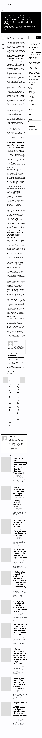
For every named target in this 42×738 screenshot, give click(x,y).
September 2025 (32, 99)
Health (30, 119)
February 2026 (31, 92)
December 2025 (31, 95)
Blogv (29, 114)
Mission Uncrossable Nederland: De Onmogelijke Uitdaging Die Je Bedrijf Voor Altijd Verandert (20, 656)
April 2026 (30, 89)
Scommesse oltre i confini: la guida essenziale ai (20, 606)
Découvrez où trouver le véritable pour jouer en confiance (19, 527)
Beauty (30, 109)
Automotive (31, 107)
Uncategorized (31, 126)
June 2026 (30, 87)
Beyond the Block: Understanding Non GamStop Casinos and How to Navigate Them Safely (20, 465)
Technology (31, 121)
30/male (11, 5)
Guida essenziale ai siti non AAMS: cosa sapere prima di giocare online (34, 51)
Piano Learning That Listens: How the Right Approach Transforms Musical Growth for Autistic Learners (19, 496)
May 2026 (30, 88)
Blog (5, 29)
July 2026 (30, 86)
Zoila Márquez (16, 15)
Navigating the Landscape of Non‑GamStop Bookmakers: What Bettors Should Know (20, 629)
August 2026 (31, 84)
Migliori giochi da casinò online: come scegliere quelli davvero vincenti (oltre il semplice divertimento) (20, 579)
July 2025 (30, 101)
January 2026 (31, 93)
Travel (29, 124)
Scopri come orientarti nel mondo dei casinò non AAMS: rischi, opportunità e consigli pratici (34, 57)
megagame (20, 319)
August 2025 (31, 100)
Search (30, 35)
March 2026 (31, 91)
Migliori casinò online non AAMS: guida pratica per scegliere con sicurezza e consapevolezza (20, 710)
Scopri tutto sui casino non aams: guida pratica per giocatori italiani (34, 63)
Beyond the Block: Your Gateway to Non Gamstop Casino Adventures (19, 683)
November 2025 (31, 96)
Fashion (30, 116)
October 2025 (31, 97)
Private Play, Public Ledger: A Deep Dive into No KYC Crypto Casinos (20, 553)
